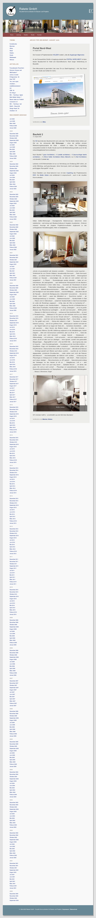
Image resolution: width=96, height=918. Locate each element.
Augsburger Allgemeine (77, 55)
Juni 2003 (12, 816)
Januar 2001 (13, 888)
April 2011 (12, 577)
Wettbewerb (13, 57)
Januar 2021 (13, 280)
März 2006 (12, 731)
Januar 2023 (13, 219)
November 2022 (14, 227)
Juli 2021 (12, 266)
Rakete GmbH (28, 9)
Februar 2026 (13, 125)
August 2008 (13, 659)
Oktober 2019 (13, 320)
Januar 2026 (13, 128)
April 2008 (12, 668)
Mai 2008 (12, 666)
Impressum (65, 909)
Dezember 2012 (14, 529)
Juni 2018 (12, 360)
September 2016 (14, 414)
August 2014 (13, 477)
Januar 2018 (13, 371)
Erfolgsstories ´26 (14, 77)
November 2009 (14, 622)
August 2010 (13, 598)
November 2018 (14, 349)
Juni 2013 (12, 512)
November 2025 (14, 136)
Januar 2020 (13, 310)
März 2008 (12, 670)
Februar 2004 (13, 794)
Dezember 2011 (14, 559)
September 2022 (14, 231)
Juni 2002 (12, 846)
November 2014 (14, 470)
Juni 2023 (12, 208)
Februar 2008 (13, 673)
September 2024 (14, 171)
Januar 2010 (13, 614)
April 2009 (12, 638)
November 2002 (14, 835)
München (45, 419)
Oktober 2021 (13, 260)
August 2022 (13, 234)
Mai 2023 (12, 210)
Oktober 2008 (13, 655)
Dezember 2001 (14, 863)
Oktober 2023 (13, 199)
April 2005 (12, 760)
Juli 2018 (12, 357)
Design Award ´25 (14, 108)
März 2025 (12, 154)
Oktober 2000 (13, 898)
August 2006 (13, 720)
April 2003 (12, 820)
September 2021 (14, 262)
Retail (11, 50)
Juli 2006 (12, 722)
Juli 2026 (12, 119)
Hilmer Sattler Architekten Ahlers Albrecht (57, 157)
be (47, 159)
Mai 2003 (12, 818)
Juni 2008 (12, 664)
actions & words (14, 75)
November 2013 (14, 501)
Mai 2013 (12, 514)
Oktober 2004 (13, 776)
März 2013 (12, 519)
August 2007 (13, 690)
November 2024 (14, 166)
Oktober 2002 (13, 837)
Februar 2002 (13, 855)
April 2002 (12, 851)
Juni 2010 (12, 603)
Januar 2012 (13, 553)
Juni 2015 (12, 451)
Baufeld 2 (38, 134)
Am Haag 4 (13, 93)
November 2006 (14, 713)
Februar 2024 (13, 186)
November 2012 (14, 531)
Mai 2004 (12, 788)
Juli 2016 (12, 418)
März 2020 (12, 306)
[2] (61, 215)
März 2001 (12, 883)
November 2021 (14, 257)
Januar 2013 (13, 523)
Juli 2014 (12, 479)
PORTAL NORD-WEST (74, 59)
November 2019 (14, 318)
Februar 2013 (13, 521)
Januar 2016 (13, 432)
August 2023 (13, 203)
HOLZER (56, 55)
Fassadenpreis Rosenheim (17, 68)
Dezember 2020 (14, 285)
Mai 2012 (12, 544)
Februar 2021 (13, 278)
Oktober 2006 (13, 716)
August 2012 (13, 538)
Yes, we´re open (14, 81)
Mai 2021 (12, 271)
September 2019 (14, 323)
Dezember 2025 (14, 133)
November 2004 (14, 774)
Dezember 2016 (14, 407)
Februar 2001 (13, 886)
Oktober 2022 (13, 229)
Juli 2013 (12, 510)
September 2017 (14, 383)
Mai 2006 (12, 727)
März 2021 (12, 275)
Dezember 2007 (14, 681)
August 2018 (13, 355)
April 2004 (12, 790)
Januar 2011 (13, 584)
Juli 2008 (12, 661)
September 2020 (14, 292)
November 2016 (14, 409)
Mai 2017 (12, 392)
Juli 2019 (12, 327)
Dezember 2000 (14, 893)
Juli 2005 (12, 753)
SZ (36, 141)
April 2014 (12, 486)
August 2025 (13, 142)
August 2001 (13, 872)
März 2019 (12, 336)
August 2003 (13, 811)
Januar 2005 (13, 766)
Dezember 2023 (14, 194)
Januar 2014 (13, 493)
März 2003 (12, 823)
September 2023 (14, 201)
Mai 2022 (12, 240)
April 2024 (12, 182)
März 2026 (12, 123)
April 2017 (12, 395)
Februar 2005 (13, 764)
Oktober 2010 (13, 594)
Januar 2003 (13, 827)
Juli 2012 (12, 540)
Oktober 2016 (13, 412)
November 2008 (14, 653)
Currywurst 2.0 (14, 102)
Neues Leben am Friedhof (17, 99)
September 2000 (14, 900)
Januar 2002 (13, 857)
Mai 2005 (12, 757)
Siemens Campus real (16, 70)
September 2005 (14, 748)
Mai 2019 (12, 332)
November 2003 (14, 805)
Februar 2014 (13, 490)
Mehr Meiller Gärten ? (15, 97)
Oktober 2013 (13, 503)
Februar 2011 (13, 582)
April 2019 (12, 334)
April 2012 (12, 547)
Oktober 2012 (13, 533)
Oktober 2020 (13, 290)
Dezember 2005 (14, 742)
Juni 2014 (12, 481)
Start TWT (12, 79)
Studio (32, 35)
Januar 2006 (13, 736)
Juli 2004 (12, 783)
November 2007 (14, 683)
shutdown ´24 (13, 111)
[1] (59, 215)
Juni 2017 (12, 390)
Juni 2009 (12, 633)
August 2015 (13, 446)
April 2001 (12, 881)
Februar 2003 (13, 825)
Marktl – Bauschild (15, 106)
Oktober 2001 (13, 868)
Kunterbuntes (13, 44)
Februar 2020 (13, 308)
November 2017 (14, 379)
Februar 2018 (13, 369)
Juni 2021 (12, 269)
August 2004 (13, 781)
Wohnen (50, 419)
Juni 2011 (12, 573)
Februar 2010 (13, 612)
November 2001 (14, 865)
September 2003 (14, 809)
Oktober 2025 (13, 138)
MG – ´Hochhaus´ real (16, 104)
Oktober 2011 (13, 564)
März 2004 (12, 792)
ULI (11, 88)
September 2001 (14, 870)
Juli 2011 (12, 570)
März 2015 (12, 458)
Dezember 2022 (14, 225)
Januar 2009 (13, 645)
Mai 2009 (12, 636)
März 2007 (12, 701)
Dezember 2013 (14, 498)
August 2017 (13, 386)
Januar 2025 (13, 158)
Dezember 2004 (14, 772)
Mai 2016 (12, 423)
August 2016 (13, 416)
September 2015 (14, 444)
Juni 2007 (12, 694)
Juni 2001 (12, 877)
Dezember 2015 (14, 437)
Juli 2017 (12, 388)
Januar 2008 (13, 675)
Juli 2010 (12, 601)
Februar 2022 (13, 247)
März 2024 (12, 184)
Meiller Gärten (44, 175)
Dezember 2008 (14, 650)
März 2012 (12, 549)
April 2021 (12, 273)
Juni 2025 (12, 147)
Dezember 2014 (14, 468)
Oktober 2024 (13, 168)
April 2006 (12, 729)
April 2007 (12, 699)
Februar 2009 (13, 642)
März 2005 (12, 762)
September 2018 (14, 353)
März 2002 (12, 853)
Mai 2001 (12, 879)
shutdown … (13, 84)
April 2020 (12, 303)
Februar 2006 (13, 734)
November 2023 (14, 196)
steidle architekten (64, 155)
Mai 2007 (12, 696)
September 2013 (14, 505)
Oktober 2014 (13, 472)
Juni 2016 (12, 421)
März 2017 (12, 397)
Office (44, 122)
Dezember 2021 (14, 255)
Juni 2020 (12, 299)
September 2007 (14, 687)
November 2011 (14, 561)
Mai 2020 (12, 301)
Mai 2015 (12, 453)
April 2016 (12, 425)
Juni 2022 (12, 238)
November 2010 (14, 592)
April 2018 (12, 364)
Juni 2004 (12, 785)
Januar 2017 (13, 401)
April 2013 (12, 516)
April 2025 (12, 151)
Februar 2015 (13, 460)
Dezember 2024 (14, 164)
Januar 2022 (13, 249)
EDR (34, 175)
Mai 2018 (12, 362)
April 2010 (12, 607)
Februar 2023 (13, 217)
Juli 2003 (12, 814)
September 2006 (14, 718)
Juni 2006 (12, 725)
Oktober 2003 (13, 807)
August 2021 (13, 264)
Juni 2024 (12, 177)
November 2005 (14, 744)
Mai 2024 (12, 180)
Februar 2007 (13, 703)
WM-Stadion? (13, 72)
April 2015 (12, 455)
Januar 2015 (13, 462)
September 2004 (14, 779)
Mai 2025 (12, 149)
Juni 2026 (12, 121)
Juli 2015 (12, 449)
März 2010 (12, 610)
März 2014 (12, 488)
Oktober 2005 (13, 746)
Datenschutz (73, 909)
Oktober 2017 (13, 381)
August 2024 (13, 173)
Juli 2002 (12, 844)
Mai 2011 (12, 575)
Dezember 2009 (14, 620)
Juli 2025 (12, 145)
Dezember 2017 (14, 377)
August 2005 (13, 751)
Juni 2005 (12, 755)
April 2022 (12, 243)
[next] (84, 199)
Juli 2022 (12, 236)
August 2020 (13, 294)
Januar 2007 (13, 705)
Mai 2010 (12, 605)
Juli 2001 (12, 874)
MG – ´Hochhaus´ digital (16, 95)
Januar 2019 (13, 341)
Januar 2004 (13, 797)
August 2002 (13, 842)
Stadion (26, 35)
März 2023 (12, 214)
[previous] (35, 199)
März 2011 (12, 579)
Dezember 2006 (14, 711)
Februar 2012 (13, 551)
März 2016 (12, 427)
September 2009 (14, 627)
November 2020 (14, 288)
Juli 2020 (12, 297)
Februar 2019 (13, 338)
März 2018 (12, 366)
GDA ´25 (12, 90)
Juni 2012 (12, 542)
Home (11, 35)
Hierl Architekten (81, 157)
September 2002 (14, 839)
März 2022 (12, 245)
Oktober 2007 (13, 685)
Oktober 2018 (13, 351)
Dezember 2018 (14, 346)
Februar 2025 (13, 156)
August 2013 (13, 507)
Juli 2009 (12, 631)
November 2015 (14, 440)
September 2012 (14, 535)
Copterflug (70, 173)
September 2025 (14, 140)
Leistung (18, 35)
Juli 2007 (12, 692)
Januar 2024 (13, 188)
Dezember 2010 (14, 589)
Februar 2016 (13, 429)
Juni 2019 (12, 329)
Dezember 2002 (14, 833)
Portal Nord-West (42, 48)
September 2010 (14, 596)
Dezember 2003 (14, 802)
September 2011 (14, 566)
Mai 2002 (12, 848)
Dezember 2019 (14, 316)
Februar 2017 (13, 399)
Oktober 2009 (13, 624)
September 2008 (14, 657)
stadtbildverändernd (15, 86)
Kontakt (39, 35)
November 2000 (14, 896)
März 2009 (12, 640)
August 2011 (13, 568)
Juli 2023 (12, 205)
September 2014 (14, 475)
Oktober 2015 (13, 442)
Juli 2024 (12, 175)
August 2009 (13, 629)
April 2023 (12, 212)
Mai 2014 (12, 484)
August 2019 (13, 325)
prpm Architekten (49, 155)
